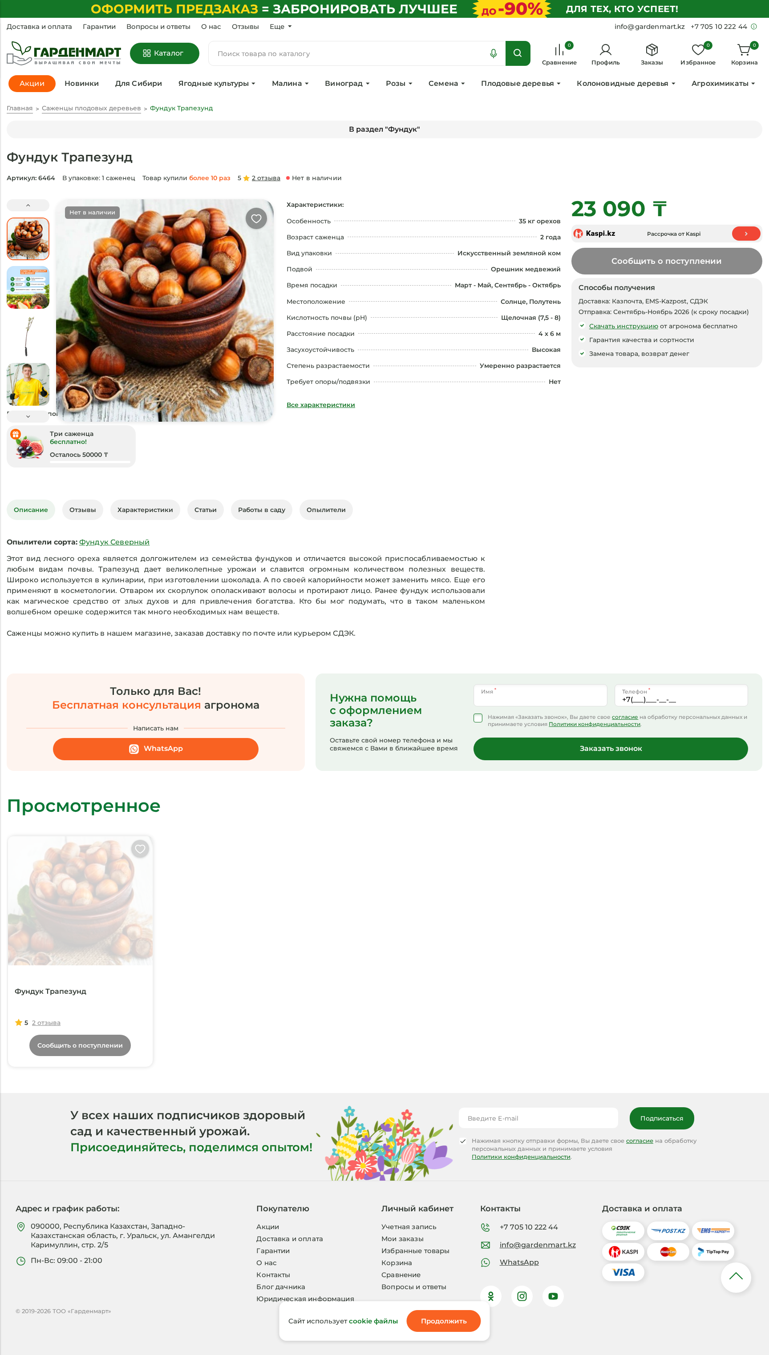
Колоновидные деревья (622, 83)
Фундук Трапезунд (50, 991)
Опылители (326, 510)
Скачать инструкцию (623, 326)
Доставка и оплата (39, 27)
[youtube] (553, 1296)
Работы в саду (261, 510)
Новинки (82, 83)
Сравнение (401, 1274)
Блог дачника (280, 1286)
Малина (287, 83)
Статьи (205, 510)
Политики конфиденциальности (594, 724)
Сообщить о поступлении (666, 261)
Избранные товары (415, 1250)
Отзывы (245, 27)
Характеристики (145, 510)
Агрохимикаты (720, 83)
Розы (396, 83)
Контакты (273, 1274)
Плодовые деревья (517, 83)
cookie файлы (373, 1321)
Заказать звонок (611, 748)
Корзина (396, 1262)
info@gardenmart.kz (538, 1245)
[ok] (491, 1296)
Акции (267, 1226)
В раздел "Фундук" (384, 129)
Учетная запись (409, 1226)
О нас (211, 27)
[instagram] (522, 1296)
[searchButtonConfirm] (518, 53)
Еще (277, 27)
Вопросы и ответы (158, 27)
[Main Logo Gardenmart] (64, 53)
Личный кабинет (417, 1209)
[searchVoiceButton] (493, 53)
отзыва (266, 178)
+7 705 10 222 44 (529, 1227)
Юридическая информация (305, 1299)
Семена (443, 83)
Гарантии (99, 27)
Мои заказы (402, 1238)
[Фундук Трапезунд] (80, 900)
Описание (31, 510)
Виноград (344, 83)
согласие (625, 717)
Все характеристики (321, 405)
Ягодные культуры (213, 83)
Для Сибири (138, 83)
